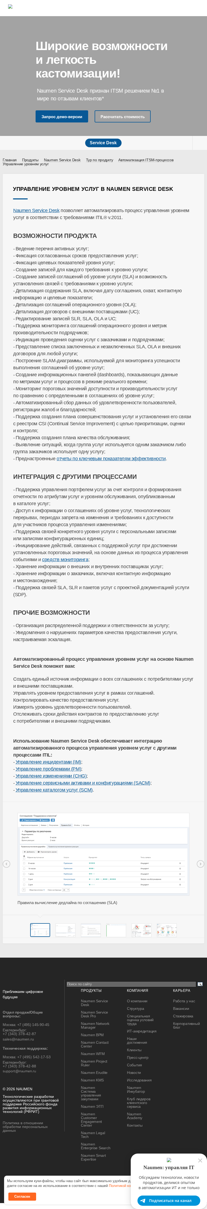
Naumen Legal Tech (93, 1134)
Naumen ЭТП (92, 1106)
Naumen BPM (92, 1035)
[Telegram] (88, 1175)
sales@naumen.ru (18, 1039)
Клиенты (134, 1050)
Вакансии (181, 1008)
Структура (135, 1008)
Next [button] (200, 864)
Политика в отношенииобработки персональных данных (25, 1127)
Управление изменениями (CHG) (51, 776)
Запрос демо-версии (62, 116)
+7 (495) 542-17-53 (34, 1057)
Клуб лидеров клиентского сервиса (138, 1102)
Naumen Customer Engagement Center (91, 1119)
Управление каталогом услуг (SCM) (54, 790)
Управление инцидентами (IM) (48, 762)
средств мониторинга (65, 559)
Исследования (139, 1080)
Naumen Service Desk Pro (94, 1014)
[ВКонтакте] (77, 1175)
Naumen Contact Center (95, 1044)
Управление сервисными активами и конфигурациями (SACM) (83, 783)
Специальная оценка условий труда (140, 1019)
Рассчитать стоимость (123, 116)
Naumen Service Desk (36, 210)
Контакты (135, 1125)
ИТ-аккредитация (142, 1031)
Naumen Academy (134, 1116)
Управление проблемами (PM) (48, 769)
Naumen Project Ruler (94, 1063)
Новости (134, 1072)
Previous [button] (6, 864)
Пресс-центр (138, 1057)
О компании (137, 1001)
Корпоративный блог (186, 1025)
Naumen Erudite (94, 1072)
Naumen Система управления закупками (91, 1093)
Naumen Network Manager (95, 1025)
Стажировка (183, 1016)
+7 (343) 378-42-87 (19, 1034)
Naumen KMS (92, 1080)
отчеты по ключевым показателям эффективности (111, 458)
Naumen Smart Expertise (93, 1157)
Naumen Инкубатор (136, 1089)
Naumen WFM (93, 1054)
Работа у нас (184, 1001)
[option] (103, 859)
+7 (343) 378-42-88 (19, 1066)
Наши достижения (137, 1040)
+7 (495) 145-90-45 (33, 1025)
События (134, 1065)
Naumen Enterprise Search (95, 1146)
